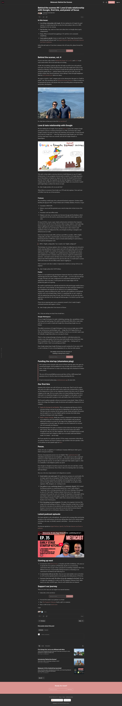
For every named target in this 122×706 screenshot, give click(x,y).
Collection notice (69, 697)
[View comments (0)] (43, 17)
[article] (61, 652)
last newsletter (62, 121)
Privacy (60, 697)
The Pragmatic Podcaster (49, 602)
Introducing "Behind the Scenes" (47, 659)
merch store (54, 605)
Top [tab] (39, 645)
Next (80, 621)
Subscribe (111, 2)
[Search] (103, 2)
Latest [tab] (42, 645)
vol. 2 (70, 60)
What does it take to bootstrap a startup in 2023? (48, 661)
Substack (55, 703)
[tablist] (43, 630)
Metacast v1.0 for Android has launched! (49, 668)
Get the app (67, 700)
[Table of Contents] (1, 353)
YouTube (74, 40)
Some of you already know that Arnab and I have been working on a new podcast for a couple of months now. (54, 652)
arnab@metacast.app (62, 380)
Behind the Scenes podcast (65, 80)
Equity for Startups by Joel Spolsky (49, 407)
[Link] (36, 20)
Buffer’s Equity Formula (46, 417)
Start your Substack (57, 700)
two (67, 129)
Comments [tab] (41, 630)
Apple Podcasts (63, 40)
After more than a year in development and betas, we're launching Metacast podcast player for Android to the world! (54, 670)
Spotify (69, 40)
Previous (43, 621)
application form (73, 455)
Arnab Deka (52, 12)
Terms (63, 697)
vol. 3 (76, 60)
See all (40, 678)
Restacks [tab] (46, 630)
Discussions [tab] (47, 645)
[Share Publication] (106, 2)
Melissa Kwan (54, 564)
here (61, 442)
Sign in (118, 2)
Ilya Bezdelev (45, 12)
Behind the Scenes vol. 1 (62, 60)
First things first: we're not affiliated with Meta (51, 649)
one (64, 129)
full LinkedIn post (48, 75)
